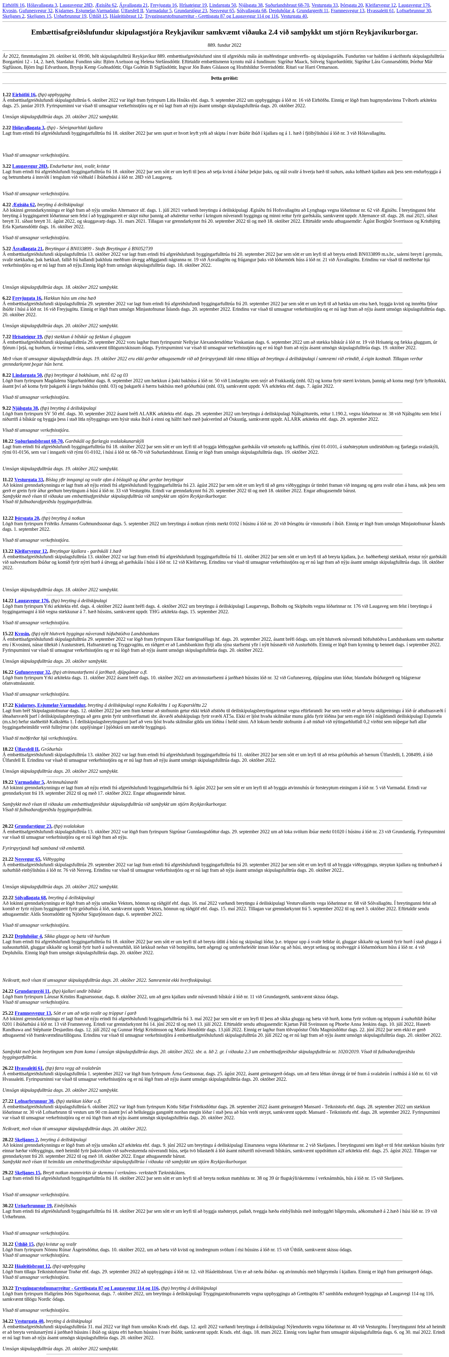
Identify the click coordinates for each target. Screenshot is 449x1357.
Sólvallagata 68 (251, 10)
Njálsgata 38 (251, 5)
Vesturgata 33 (325, 5)
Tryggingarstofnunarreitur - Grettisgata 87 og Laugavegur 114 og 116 (211, 16)
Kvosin (9, 10)
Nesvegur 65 (222, 10)
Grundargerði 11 (312, 10)
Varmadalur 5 (159, 10)
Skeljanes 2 (13, 16)
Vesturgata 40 (294, 16)
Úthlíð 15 (98, 16)
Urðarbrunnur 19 (70, 16)
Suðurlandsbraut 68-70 (287, 5)
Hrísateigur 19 (193, 5)
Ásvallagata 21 (133, 5)
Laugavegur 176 (414, 5)
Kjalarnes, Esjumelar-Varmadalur (87, 10)
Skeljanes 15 (39, 16)
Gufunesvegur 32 (36, 10)
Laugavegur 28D (76, 5)
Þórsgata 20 (351, 5)
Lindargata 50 (222, 5)
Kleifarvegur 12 (380, 5)
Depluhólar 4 (281, 10)
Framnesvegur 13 (347, 10)
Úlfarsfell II (132, 10)
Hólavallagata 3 (42, 5)
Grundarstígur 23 (190, 10)
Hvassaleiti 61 (380, 10)
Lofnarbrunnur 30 (413, 10)
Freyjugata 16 (163, 5)
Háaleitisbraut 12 (126, 16)
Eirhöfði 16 (13, 5)
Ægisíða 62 (106, 5)
